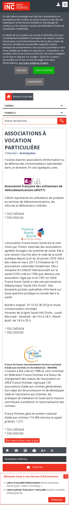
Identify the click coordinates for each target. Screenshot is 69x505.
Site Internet (15, 217)
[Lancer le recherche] (61, 121)
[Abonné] (58, 4)
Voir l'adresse (15, 213)
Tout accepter (43, 70)
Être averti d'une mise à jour (22, 440)
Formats (10, 112)
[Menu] (65, 4)
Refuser (21, 70)
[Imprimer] (34, 450)
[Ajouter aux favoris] (7, 450)
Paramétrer (34, 81)
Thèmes (8, 105)
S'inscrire (37, 467)
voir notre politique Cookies (34, 62)
